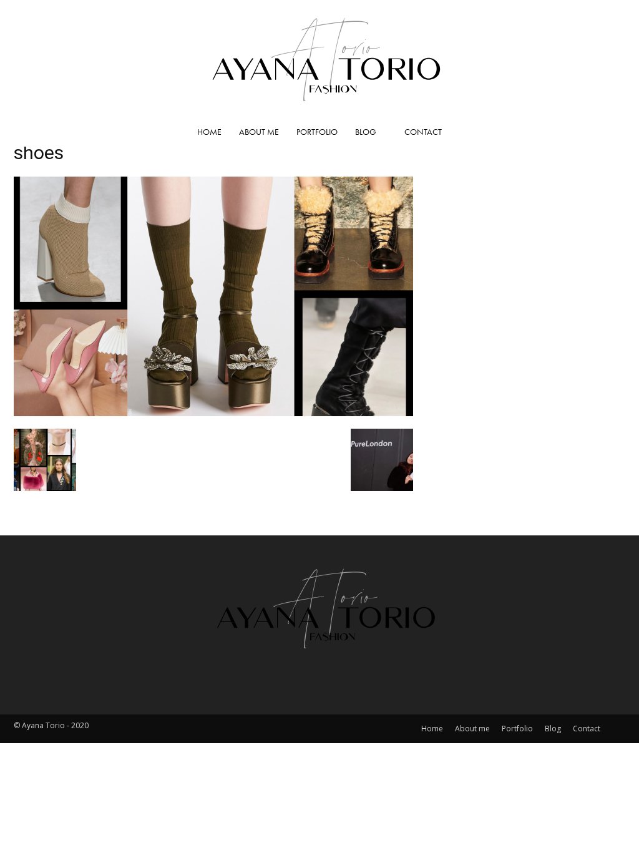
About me (259, 131)
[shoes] (213, 412)
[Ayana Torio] (319, 58)
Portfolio (317, 131)
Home (209, 131)
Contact (423, 131)
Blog (365, 131)
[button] (610, 132)
